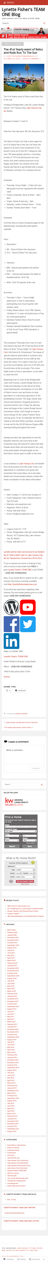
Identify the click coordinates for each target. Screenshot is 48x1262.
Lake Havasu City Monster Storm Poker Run (22, 722)
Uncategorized (12, 1183)
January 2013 (12, 1119)
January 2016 (12, 1057)
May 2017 (10, 1017)
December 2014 (12, 1091)
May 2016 (10, 1047)
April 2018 (10, 988)
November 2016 (12, 1032)
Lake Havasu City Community (17, 1160)
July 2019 (10, 950)
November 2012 (12, 1124)
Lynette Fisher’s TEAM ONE (16, 656)
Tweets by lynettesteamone (14, 1213)
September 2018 (13, 976)
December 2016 (12, 1029)
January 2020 (12, 935)
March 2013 (11, 1114)
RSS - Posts (11, 1200)
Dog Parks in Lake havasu (16, 1145)
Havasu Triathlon (13, 914)
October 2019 (12, 943)
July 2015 (10, 1073)
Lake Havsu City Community (17, 1168)
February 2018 (12, 994)
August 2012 (11, 1131)
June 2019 (11, 953)
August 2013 (11, 1101)
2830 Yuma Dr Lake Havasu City (18, 906)
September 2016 (13, 1037)
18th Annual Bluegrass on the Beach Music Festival (25, 916)
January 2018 (12, 996)
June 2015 (11, 1075)
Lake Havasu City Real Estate (17, 1163)
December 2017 (12, 999)
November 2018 (12, 971)
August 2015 (11, 1070)
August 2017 (11, 1009)
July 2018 (10, 981)
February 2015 (12, 1085)
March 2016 (11, 1052)
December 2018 (12, 968)
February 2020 (12, 932)
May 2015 (10, 1078)
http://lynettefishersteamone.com (22, 584)
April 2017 (10, 1019)
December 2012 (12, 1121)
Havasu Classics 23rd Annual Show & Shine (22, 911)
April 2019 (10, 958)
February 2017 (12, 1024)
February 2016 (12, 1055)
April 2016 (10, 1050)
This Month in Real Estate (16, 1181)
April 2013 (10, 1111)
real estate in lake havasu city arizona (20, 1250)
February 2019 (12, 963)
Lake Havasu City (26, 463)
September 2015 (13, 1067)
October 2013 (12, 1096)
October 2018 (12, 973)
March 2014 (11, 1093)
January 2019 (12, 966)
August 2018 (11, 978)
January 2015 (12, 1088)
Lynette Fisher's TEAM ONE (16, 1170)
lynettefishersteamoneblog (21, 56)
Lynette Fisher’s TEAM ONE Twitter (19, 1207)
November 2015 (12, 1063)
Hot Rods (10, 1155)
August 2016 (11, 1040)
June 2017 (11, 1014)
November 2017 (12, 1001)
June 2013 (11, 1106)
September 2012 (13, 1129)
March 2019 (11, 960)
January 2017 (12, 1027)
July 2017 (10, 1012)
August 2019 (11, 948)
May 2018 (10, 986)
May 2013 (10, 1108)
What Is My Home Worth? (16, 1186)
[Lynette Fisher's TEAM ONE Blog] (24, 32)
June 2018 (11, 983)
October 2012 (12, 1126)
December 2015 (12, 1060)
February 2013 (12, 1116)
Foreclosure (11, 1153)
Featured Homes (13, 1150)
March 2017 (11, 1022)
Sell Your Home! (13, 1173)
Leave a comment (31, 59)
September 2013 (13, 1098)
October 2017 (12, 1004)
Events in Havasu (12, 44)
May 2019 (10, 955)
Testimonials (11, 1176)
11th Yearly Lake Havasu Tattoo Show (17, 727)
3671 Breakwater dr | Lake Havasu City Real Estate (25, 909)
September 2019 (13, 945)
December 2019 (12, 937)
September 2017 (13, 1006)
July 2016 (10, 1042)
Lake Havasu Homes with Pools (18, 1165)
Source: (7, 677)
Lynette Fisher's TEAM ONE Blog (23, 11)
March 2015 (11, 1083)
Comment (36, 768)
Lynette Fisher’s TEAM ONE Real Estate (21, 1221)
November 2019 (12, 940)
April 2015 (10, 1080)
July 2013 (10, 1103)
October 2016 (12, 1034)
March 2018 (11, 991)
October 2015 (12, 1065)
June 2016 (11, 1045)
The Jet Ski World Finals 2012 (17, 1178)
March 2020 (11, 930)
